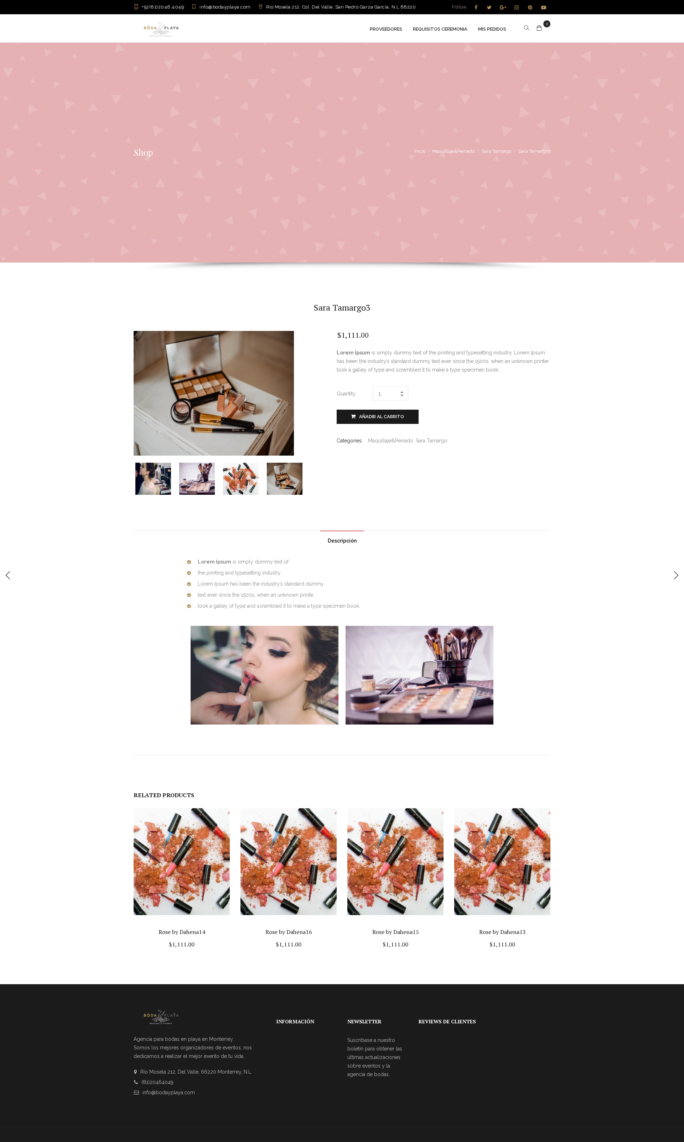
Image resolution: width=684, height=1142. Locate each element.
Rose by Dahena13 (502, 932)
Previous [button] (139, 477)
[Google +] (503, 7)
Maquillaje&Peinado (453, 151)
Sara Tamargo (496, 151)
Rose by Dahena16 (288, 932)
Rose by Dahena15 (395, 932)
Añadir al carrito (381, 416)
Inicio (419, 151)
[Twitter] (489, 7)
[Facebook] (476, 7)
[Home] (161, 28)
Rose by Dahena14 (182, 932)
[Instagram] (516, 7)
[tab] (342, 538)
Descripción (342, 541)
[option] (157, 479)
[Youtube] (543, 7)
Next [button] (305, 477)
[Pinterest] (530, 7)
